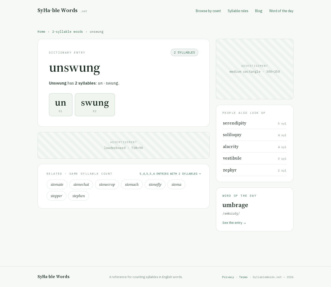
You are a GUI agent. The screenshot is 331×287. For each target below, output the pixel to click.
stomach (132, 184)
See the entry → (234, 222)
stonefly (155, 184)
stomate (57, 184)
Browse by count (208, 11)
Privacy (228, 277)
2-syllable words (67, 31)
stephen (78, 195)
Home (41, 31)
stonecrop (107, 184)
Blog (258, 11)
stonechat (81, 184)
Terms (243, 277)
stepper (56, 195)
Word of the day (281, 11)
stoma (176, 184)
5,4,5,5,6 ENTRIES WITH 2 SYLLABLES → (170, 173)
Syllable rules (238, 11)
